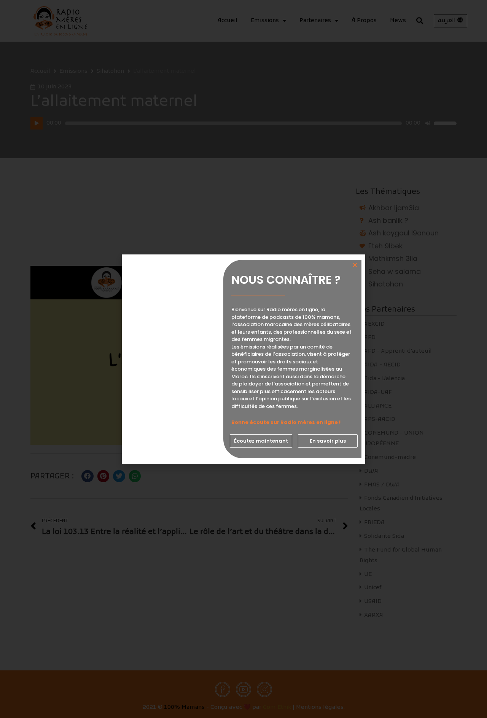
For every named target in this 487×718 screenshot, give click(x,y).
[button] (261, 441)
